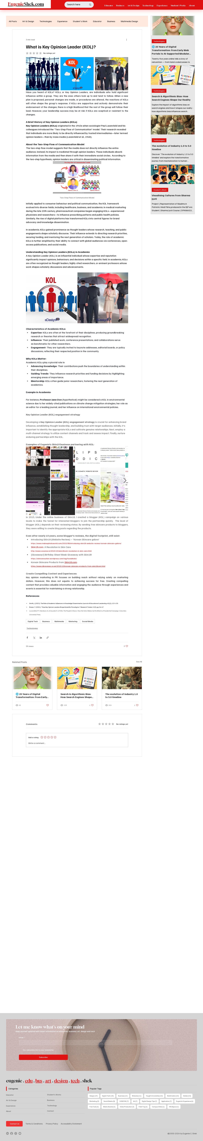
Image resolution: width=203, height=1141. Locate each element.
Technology (52, 1105)
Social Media (87, 621)
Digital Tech (33, 621)
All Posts (13, 21)
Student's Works (54, 1094)
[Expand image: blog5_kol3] (111, 73)
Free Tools (94, 1107)
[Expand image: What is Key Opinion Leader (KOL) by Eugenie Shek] (51, 297)
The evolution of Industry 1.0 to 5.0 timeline (121, 695)
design (61, 1080)
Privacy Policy (52, 1123)
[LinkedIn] (7, 1133)
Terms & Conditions (34, 1123)
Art (136, 1101)
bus (38, 1080)
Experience (62, 21)
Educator (97, 21)
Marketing (73, 621)
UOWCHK (124, 1101)
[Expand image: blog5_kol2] (77, 73)
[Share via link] (47, 637)
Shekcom (26, 4)
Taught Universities (155, 1096)
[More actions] (126, 39)
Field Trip (144, 1107)
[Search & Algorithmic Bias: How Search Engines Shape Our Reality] (77, 678)
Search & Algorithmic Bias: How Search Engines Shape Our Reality (76, 695)
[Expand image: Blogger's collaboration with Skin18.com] (38, 480)
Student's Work (80, 21)
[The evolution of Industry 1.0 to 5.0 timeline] (122, 678)
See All (139, 661)
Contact (50, 1111)
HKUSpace (174, 1107)
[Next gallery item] (124, 480)
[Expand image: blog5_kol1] (42, 73)
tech (75, 1080)
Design (94, 1096)
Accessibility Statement (71, 1123)
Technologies (45, 21)
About (8, 1111)
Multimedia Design (129, 21)
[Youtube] (20, 1133)
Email (22, 1037)
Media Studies (110, 1107)
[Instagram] (15, 1133)
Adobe (188, 1096)
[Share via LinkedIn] (40, 637)
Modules (137, 1096)
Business (111, 21)
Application (167, 1101)
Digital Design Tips (150, 1101)
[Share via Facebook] (27, 637)
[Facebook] (11, 1133)
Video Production (128, 1107)
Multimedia (59, 621)
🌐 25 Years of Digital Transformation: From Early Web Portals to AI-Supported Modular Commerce (32, 695)
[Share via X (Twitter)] (34, 637)
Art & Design (28, 21)
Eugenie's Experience (185, 1101)
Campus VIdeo (159, 1107)
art (48, 1080)
